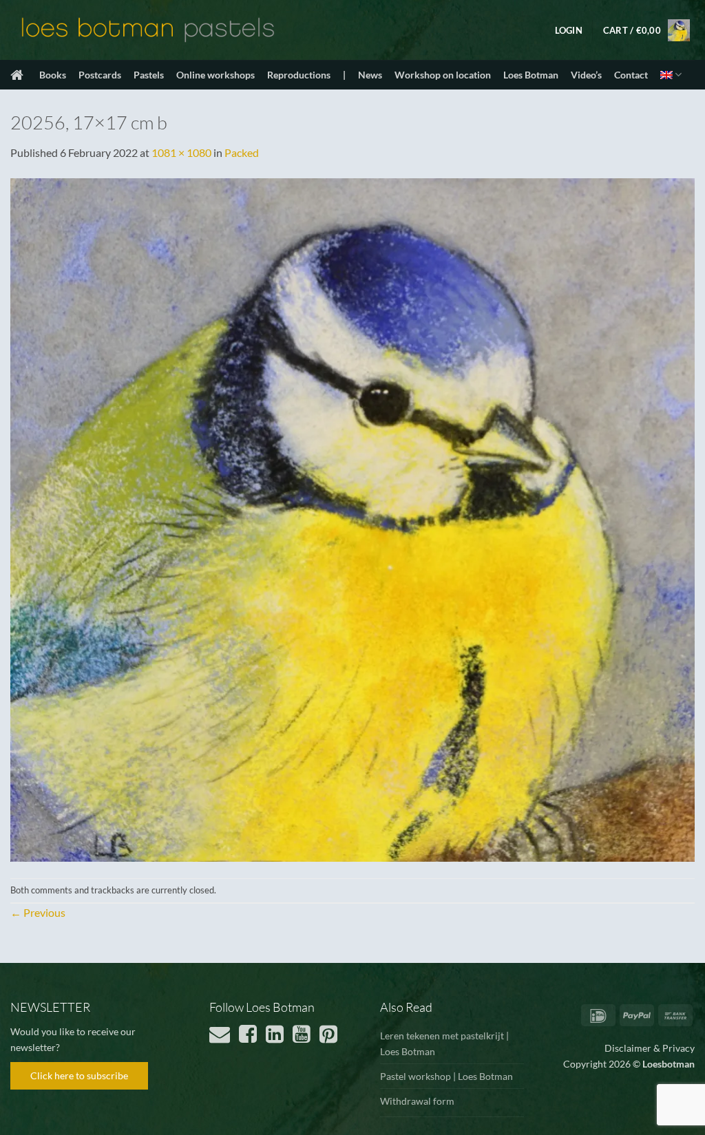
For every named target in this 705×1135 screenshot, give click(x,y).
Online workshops (215, 75)
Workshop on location (442, 75)
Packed (241, 152)
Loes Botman (530, 75)
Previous (37, 912)
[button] (568, 30)
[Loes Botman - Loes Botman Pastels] (148, 30)
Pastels (149, 75)
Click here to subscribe (79, 1075)
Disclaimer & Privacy (649, 1048)
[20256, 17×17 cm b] (352, 517)
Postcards (99, 75)
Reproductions (298, 75)
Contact (631, 75)
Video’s (586, 75)
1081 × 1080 (181, 152)
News (370, 75)
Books (52, 75)
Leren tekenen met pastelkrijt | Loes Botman (444, 1043)
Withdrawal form (417, 1101)
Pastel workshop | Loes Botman (446, 1076)
